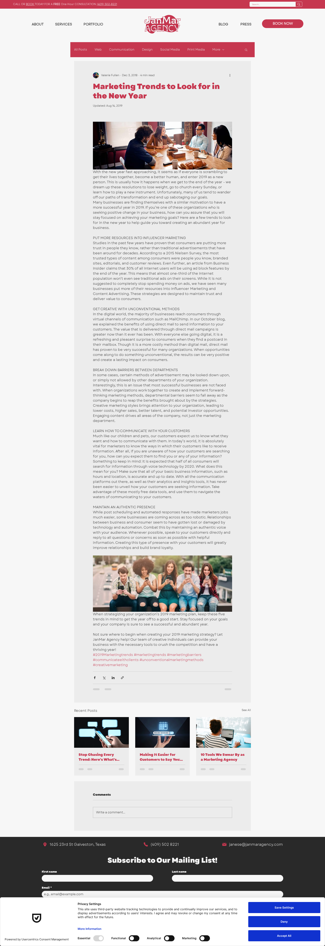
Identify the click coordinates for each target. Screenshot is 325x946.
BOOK (30, 4)
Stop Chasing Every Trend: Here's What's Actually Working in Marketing (98, 757)
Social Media (170, 50)
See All (246, 710)
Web (98, 50)
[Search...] (298, 4)
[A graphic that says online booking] (162, 732)
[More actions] (230, 75)
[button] (246, 49)
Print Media (196, 50)
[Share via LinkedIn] (113, 677)
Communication (121, 50)
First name (49, 871)
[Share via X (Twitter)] (104, 677)
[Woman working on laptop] (223, 732)
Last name (179, 871)
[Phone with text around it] (101, 732)
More (216, 50)
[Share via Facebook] (94, 677)
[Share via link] (122, 677)
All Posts (80, 50)
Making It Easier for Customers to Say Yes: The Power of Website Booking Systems (160, 757)
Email (47, 887)
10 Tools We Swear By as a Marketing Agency (223, 757)
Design (147, 50)
